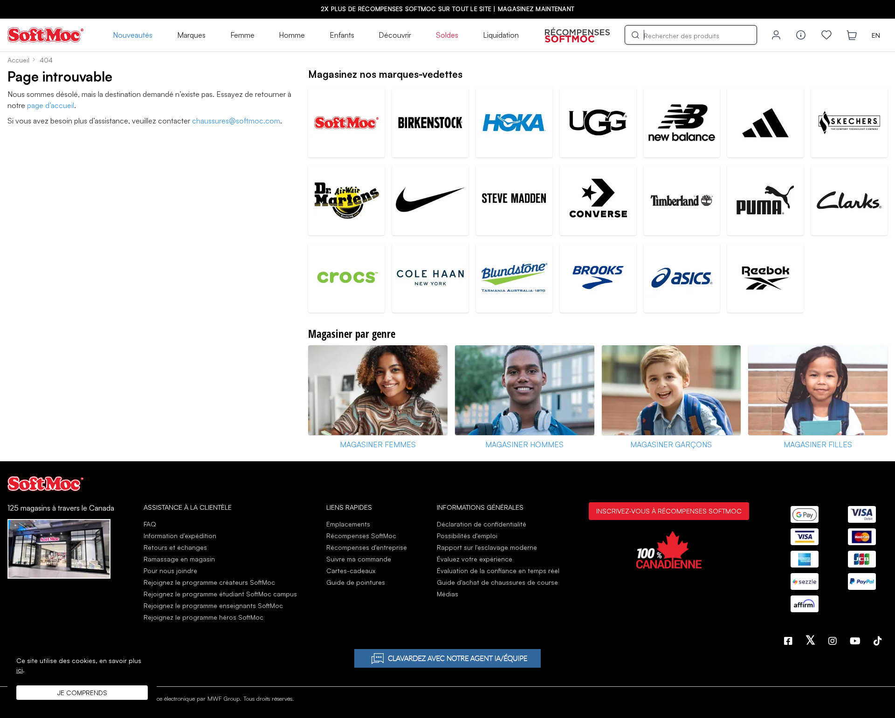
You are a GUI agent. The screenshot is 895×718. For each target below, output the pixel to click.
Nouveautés (132, 35)
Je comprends (82, 693)
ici (19, 670)
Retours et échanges (175, 547)
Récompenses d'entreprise (366, 547)
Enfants (342, 35)
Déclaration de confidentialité (481, 524)
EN (876, 35)
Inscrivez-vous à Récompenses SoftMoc (669, 510)
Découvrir (395, 35)
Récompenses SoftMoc (361, 536)
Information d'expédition (180, 536)
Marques (191, 35)
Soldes (447, 35)
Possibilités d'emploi (467, 536)
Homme (292, 35)
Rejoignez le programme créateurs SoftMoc (209, 582)
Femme (242, 35)
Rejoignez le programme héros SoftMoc (203, 617)
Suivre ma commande (358, 559)
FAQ (150, 524)
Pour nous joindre (170, 570)
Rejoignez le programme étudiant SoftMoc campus (220, 594)
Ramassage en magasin (179, 559)
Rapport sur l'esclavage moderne (487, 547)
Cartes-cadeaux (350, 570)
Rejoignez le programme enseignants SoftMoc (213, 605)
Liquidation (501, 35)
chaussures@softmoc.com (236, 120)
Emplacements (348, 524)
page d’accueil (50, 105)
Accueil (18, 60)
